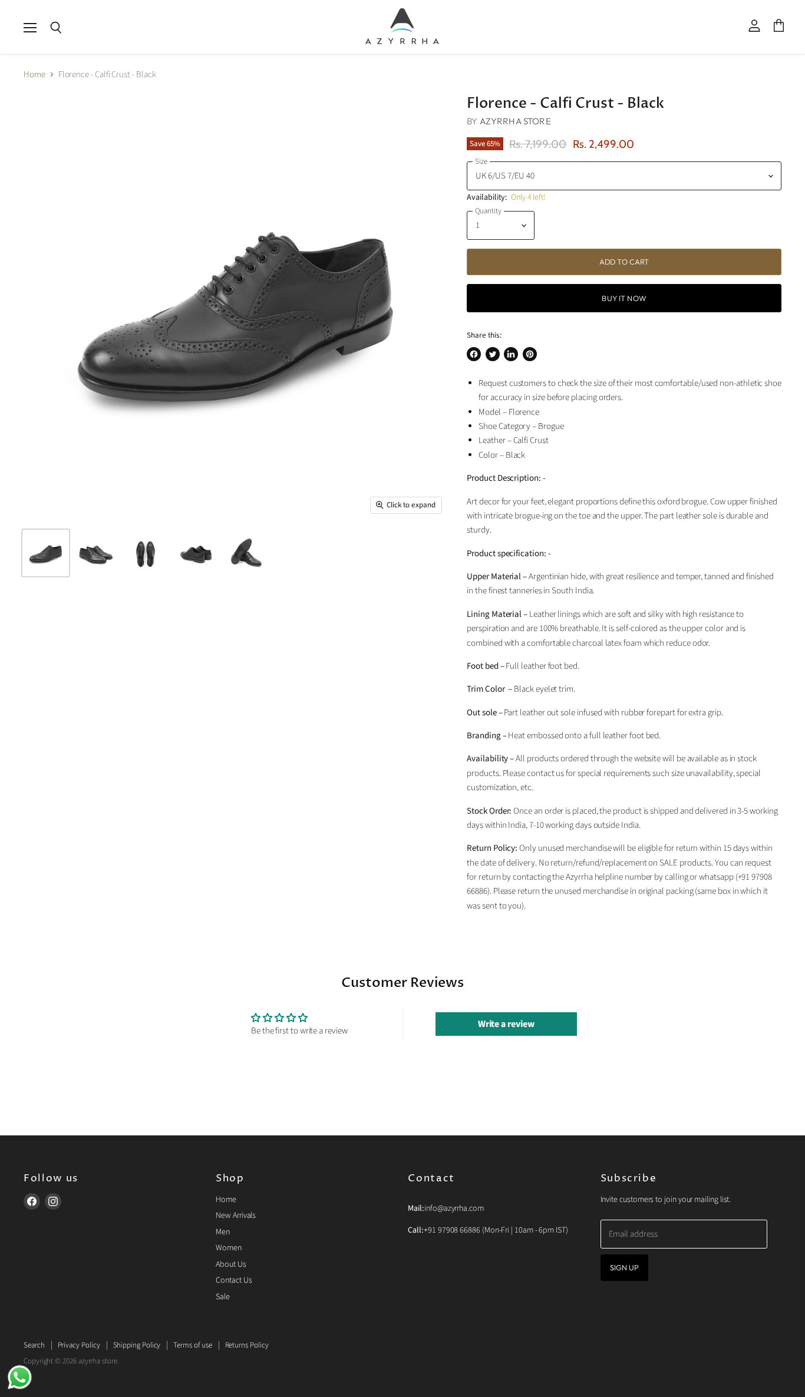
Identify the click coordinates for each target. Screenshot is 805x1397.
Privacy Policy (79, 1345)
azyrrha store (515, 121)
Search (34, 1345)
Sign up (624, 1267)
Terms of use (192, 1345)
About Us (231, 1264)
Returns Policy (247, 1345)
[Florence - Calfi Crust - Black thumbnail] (45, 553)
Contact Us (234, 1280)
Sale (223, 1297)
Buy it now (624, 298)
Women (229, 1248)
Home (34, 75)
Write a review (506, 1024)
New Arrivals (236, 1215)
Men (223, 1232)
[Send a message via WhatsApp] (20, 1377)
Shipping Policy (137, 1345)
